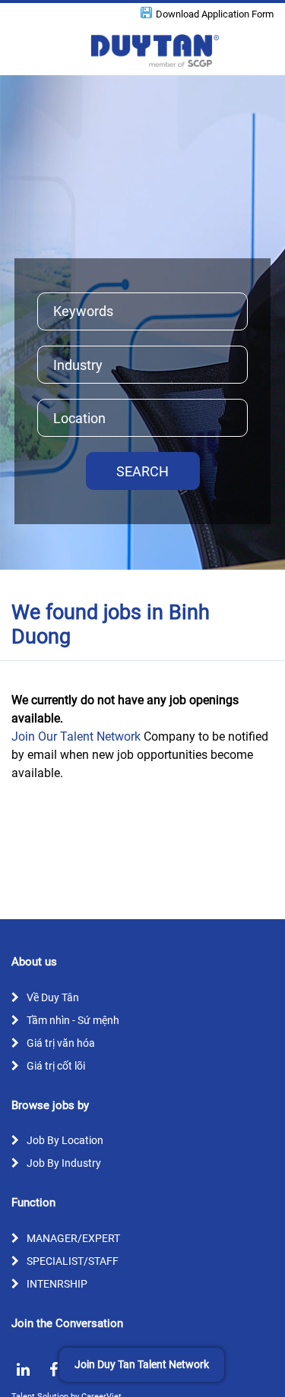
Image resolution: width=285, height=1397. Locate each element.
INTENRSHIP (57, 1284)
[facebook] (53, 1369)
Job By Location (65, 1140)
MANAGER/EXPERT (73, 1238)
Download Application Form (215, 14)
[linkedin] (22, 1369)
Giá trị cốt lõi (56, 1066)
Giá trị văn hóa (61, 1043)
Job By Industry (64, 1163)
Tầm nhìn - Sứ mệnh (73, 1020)
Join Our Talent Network (76, 736)
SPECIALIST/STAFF (73, 1261)
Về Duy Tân (53, 997)
